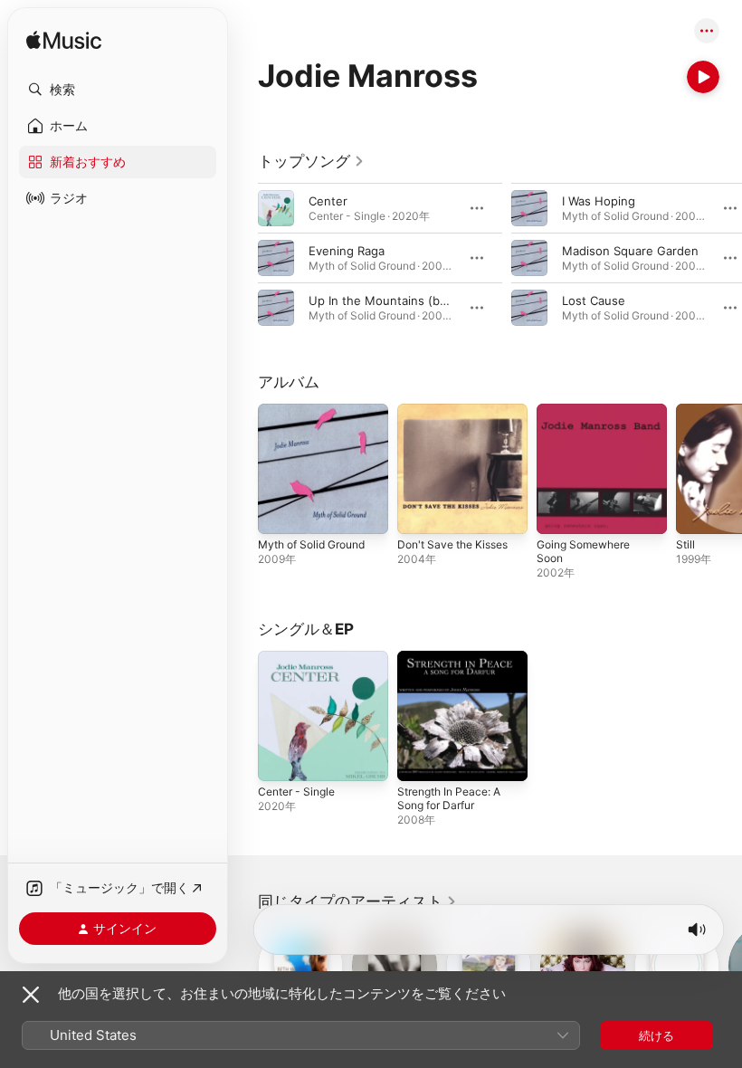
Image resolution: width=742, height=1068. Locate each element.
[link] (311, 161)
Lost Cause (593, 300)
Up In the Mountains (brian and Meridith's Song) (445, 300)
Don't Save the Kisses (452, 544)
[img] (63, 41)
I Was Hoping (598, 201)
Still (685, 544)
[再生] (703, 77)
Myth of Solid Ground (311, 544)
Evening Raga (347, 250)
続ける (656, 1035)
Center (328, 201)
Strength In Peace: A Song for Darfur (448, 798)
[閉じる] (31, 995)
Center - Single (296, 791)
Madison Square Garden (630, 250)
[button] (117, 89)
